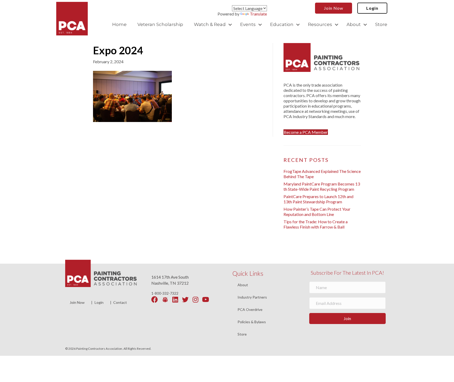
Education (281, 24)
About (354, 24)
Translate (258, 13)
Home (119, 24)
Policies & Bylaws (252, 322)
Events (248, 24)
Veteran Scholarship (160, 24)
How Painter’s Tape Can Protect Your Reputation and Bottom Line (316, 211)
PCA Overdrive (250, 310)
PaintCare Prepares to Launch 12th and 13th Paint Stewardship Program (318, 199)
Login (99, 302)
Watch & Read (210, 24)
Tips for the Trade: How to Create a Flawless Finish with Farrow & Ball (315, 224)
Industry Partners (252, 297)
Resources (320, 24)
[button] (230, 25)
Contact (120, 302)
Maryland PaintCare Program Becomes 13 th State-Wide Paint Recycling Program (321, 186)
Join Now (77, 302)
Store (381, 24)
